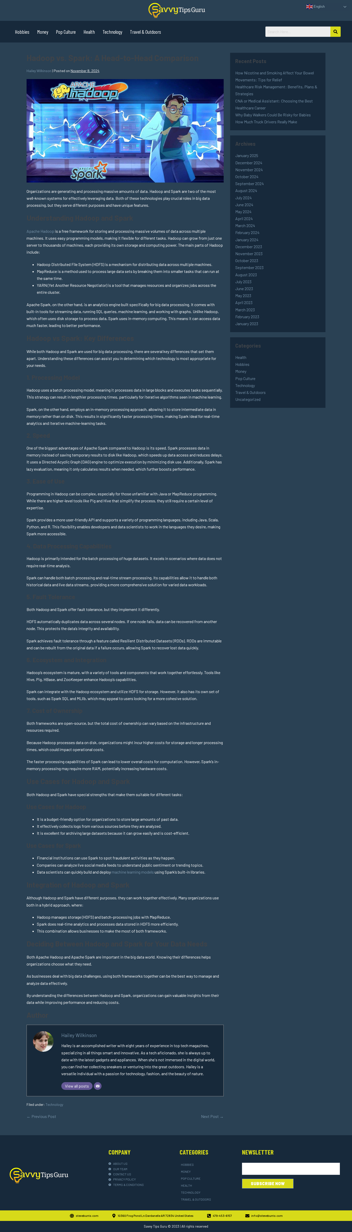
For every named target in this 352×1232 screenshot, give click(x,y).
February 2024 (247, 232)
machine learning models (133, 871)
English (319, 6)
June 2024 (244, 204)
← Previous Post (41, 1116)
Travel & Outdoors (145, 32)
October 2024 (246, 176)
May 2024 (243, 211)
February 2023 (247, 316)
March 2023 (245, 309)
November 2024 (249, 169)
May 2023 (243, 295)
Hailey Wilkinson (79, 1035)
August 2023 (246, 274)
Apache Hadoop (40, 231)
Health (89, 32)
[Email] (98, 1086)
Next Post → (212, 1116)
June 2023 (244, 288)
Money (42, 32)
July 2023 (243, 281)
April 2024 (244, 218)
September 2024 (249, 183)
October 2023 (246, 260)
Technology (112, 32)
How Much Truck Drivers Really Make (266, 121)
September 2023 (249, 267)
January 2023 (246, 323)
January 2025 (246, 155)
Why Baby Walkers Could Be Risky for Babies (273, 114)
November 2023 (249, 253)
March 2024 (245, 225)
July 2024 (243, 197)
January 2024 (246, 239)
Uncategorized (248, 399)
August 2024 (246, 190)
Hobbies (22, 32)
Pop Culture (66, 32)
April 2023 (244, 302)
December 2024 (248, 162)
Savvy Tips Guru (155, 1226)
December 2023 (248, 246)
